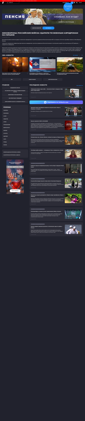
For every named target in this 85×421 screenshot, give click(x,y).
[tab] (36, 28)
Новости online (32, 79)
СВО (11, 79)
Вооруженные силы (52, 79)
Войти (80, 2)
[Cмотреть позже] (27, 74)
